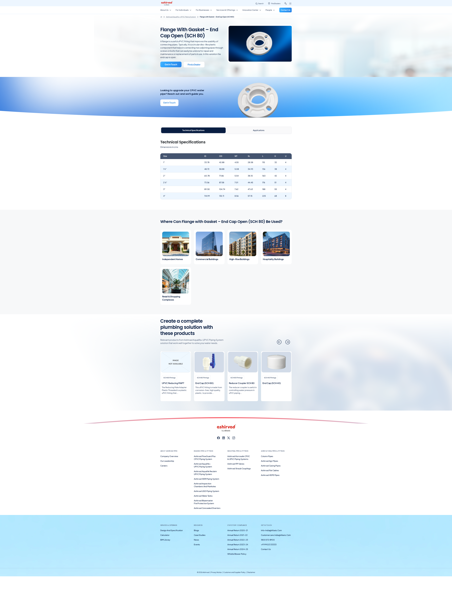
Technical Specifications (193, 133)
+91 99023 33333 (268, 547)
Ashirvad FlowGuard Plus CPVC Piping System (205, 460)
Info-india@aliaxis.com (271, 533)
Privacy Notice (216, 575)
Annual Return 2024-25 (237, 552)
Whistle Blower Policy (236, 556)
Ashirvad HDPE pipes (270, 478)
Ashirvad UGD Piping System (206, 494)
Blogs (196, 533)
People (269, 11)
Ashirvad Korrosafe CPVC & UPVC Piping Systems (238, 460)
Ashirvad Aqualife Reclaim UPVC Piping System (205, 475)
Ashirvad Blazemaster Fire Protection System (204, 504)
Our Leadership (167, 463)
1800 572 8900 (268, 542)
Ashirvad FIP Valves (235, 466)
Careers (163, 468)
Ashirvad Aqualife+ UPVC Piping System (181, 19)
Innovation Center (250, 11)
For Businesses (202, 11)
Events (197, 547)
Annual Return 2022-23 (237, 542)
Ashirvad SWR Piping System (206, 481)
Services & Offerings (225, 11)
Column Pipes (267, 459)
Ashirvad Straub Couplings (239, 471)
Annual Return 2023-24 (237, 547)
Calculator (164, 538)
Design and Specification (171, 533)
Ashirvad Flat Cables (270, 473)
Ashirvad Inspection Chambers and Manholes (205, 487)
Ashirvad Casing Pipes (270, 468)
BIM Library (165, 542)
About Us (164, 11)
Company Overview (169, 459)
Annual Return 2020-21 (237, 533)
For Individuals (182, 11)
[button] (288, 345)
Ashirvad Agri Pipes (269, 463)
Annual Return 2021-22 (237, 538)
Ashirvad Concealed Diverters (207, 511)
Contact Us (266, 552)
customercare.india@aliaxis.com (276, 538)
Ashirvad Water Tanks (203, 498)
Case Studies (199, 538)
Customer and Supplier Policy (234, 575)
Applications (258, 133)
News (196, 542)
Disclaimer (251, 575)
